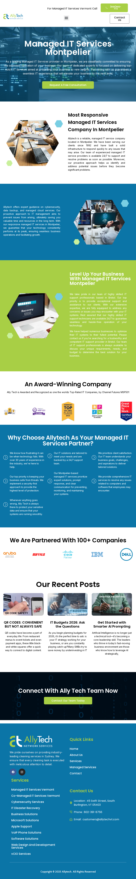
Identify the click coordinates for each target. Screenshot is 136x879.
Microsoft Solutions (25, 820)
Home (74, 749)
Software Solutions (24, 839)
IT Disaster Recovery (25, 808)
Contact (76, 773)
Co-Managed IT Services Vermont (35, 796)
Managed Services (83, 767)
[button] (66, 18)
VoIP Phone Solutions (26, 833)
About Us (76, 755)
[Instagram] (22, 772)
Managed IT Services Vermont (32, 790)
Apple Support (21, 826)
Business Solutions (24, 814)
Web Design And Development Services (33, 846)
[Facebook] (13, 772)
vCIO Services (21, 854)
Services (76, 761)
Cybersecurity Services (27, 802)
